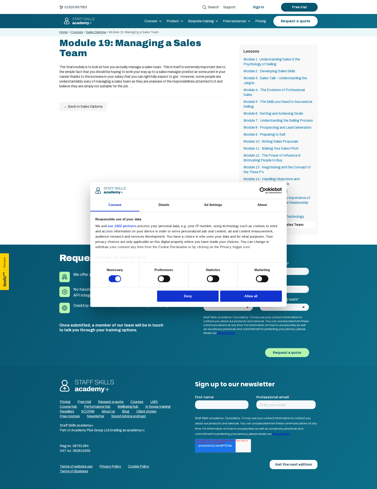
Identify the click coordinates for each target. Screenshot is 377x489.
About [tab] (262, 205)
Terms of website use (76, 466)
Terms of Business (74, 471)
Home (63, 32)
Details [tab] (164, 205)
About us (108, 411)
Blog (125, 411)
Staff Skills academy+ (77, 21)
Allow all (250, 296)
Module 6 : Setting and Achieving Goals (273, 113)
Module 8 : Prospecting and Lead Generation (277, 127)
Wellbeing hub (127, 406)
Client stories (146, 411)
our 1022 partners (122, 226)
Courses (150, 21)
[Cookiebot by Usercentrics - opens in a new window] (263, 190)
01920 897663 (76, 7)
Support (229, 7)
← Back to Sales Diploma (83, 106)
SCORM (87, 411)
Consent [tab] (115, 205)
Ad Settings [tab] (213, 205)
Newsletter (95, 416)
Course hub (68, 406)
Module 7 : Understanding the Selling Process (278, 120)
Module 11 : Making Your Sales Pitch (270, 148)
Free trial (299, 7)
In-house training (158, 406)
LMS (154, 402)
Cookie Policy (138, 466)
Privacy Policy (110, 466)
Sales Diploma (96, 32)
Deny (188, 296)
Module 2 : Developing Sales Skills (269, 71)
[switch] (164, 278)
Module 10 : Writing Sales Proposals (270, 141)
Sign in (258, 7)
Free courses (70, 416)
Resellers (67, 411)
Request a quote (295, 21)
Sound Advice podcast (128, 416)
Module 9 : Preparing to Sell (264, 134)
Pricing (260, 21)
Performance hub (97, 406)
